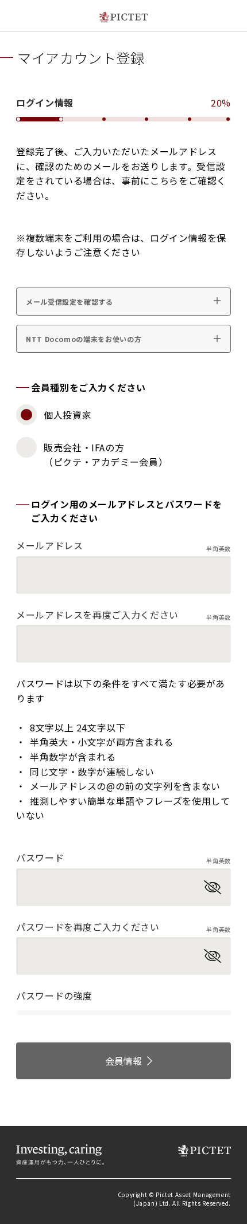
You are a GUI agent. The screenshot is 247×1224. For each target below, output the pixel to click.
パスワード (123, 858)
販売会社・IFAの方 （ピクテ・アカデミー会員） (106, 454)
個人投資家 (67, 415)
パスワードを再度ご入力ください (123, 927)
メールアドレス (123, 545)
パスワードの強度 (54, 995)
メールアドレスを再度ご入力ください (123, 615)
